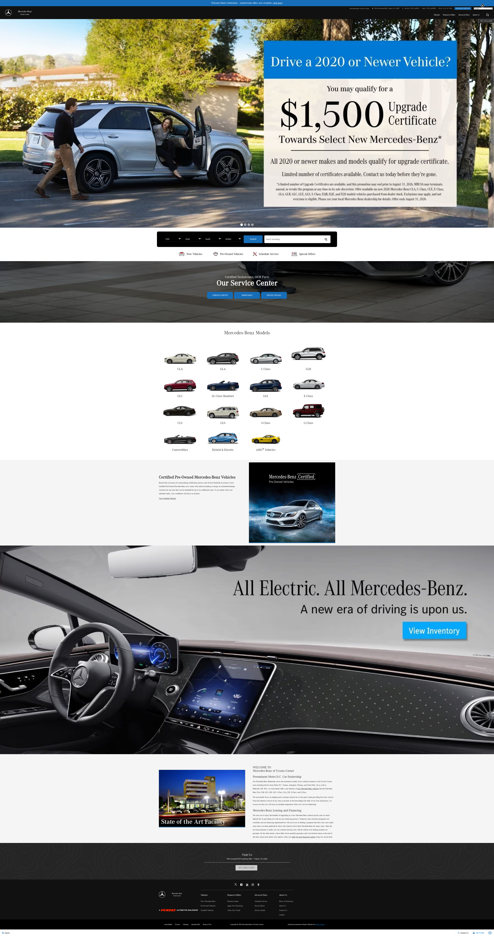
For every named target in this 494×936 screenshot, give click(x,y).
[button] (482, 5)
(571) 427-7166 (447, 8)
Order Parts (247, 295)
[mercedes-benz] (8, 12)
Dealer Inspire (320, 924)
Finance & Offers (449, 15)
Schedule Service (463, 8)
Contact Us (283, 910)
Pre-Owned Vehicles (208, 906)
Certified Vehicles (207, 910)
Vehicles (437, 15)
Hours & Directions (286, 901)
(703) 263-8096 (431, 8)
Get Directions (246, 868)
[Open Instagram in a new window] (253, 885)
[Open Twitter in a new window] (236, 885)
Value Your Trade (233, 910)
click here (277, 3)
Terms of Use (207, 924)
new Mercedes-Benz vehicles (308, 789)
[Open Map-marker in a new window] (258, 885)
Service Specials (274, 295)
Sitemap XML (195, 924)
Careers (282, 915)
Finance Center (233, 901)
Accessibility (168, 924)
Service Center (260, 910)
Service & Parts (464, 15)
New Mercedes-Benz (208, 901)
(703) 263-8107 (414, 8)
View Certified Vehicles (167, 498)
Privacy (177, 924)
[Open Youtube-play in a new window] (247, 885)
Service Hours (260, 906)
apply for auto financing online (303, 837)
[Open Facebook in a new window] (241, 885)
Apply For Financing (235, 906)
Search (253, 239)
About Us (476, 15)
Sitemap (185, 924)
